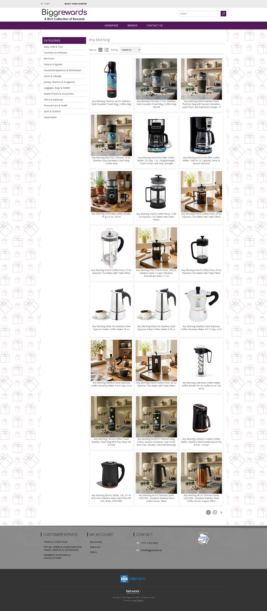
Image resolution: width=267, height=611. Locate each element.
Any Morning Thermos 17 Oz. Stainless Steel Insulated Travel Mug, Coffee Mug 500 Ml (156, 104)
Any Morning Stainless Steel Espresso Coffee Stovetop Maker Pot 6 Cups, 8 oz (111, 384)
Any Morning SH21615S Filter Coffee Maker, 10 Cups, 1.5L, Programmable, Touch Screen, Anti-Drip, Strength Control (156, 162)
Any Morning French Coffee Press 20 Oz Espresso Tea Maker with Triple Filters (156, 384)
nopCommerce (138, 600)
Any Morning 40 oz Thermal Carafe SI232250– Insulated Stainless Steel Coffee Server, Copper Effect (201, 498)
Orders (93, 552)
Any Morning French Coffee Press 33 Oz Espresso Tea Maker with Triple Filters (201, 271)
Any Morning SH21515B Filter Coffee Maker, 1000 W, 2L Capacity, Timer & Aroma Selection (201, 160)
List (106, 50)
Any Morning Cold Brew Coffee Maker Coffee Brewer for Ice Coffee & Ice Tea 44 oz (201, 385)
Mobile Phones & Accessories (59, 93)
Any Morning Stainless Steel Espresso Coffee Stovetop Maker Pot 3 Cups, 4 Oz (201, 328)
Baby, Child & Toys (53, 46)
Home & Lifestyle (52, 76)
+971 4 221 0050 (149, 542)
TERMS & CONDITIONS (56, 541)
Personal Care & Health (55, 105)
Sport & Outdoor (52, 111)
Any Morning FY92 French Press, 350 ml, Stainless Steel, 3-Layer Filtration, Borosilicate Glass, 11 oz (156, 273)
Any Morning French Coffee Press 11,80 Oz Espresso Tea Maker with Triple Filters (156, 216)
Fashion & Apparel (53, 64)
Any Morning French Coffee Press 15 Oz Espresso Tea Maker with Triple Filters (111, 271)
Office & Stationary (53, 99)
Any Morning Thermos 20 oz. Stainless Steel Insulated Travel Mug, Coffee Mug (111, 103)
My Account (96, 541)
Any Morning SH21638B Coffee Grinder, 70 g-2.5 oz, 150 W (111, 215)
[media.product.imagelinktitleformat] (111, 79)
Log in (47, 3)
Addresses (95, 546)
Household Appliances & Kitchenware (62, 70)
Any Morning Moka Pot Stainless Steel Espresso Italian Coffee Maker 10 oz (111, 328)
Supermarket (50, 117)
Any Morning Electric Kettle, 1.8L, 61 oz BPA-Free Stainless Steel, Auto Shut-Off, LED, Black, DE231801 (111, 498)
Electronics (49, 58)
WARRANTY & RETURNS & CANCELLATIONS (57, 556)
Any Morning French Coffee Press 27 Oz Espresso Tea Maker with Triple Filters (201, 215)
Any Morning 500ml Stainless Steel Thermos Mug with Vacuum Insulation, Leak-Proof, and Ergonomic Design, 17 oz (201, 105)
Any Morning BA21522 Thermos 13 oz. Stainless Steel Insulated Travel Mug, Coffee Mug (111, 160)
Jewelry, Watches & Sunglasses (59, 82)
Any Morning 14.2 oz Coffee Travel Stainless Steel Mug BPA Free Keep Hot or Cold (111, 441)
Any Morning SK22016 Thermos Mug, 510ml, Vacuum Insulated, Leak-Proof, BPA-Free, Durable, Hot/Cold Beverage (156, 441)
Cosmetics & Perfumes (55, 52)
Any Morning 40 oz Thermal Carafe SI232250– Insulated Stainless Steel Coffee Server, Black (156, 498)
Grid (100, 50)
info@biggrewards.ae (151, 550)
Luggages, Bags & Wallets (57, 87)
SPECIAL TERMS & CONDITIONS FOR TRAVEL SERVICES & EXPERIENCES (63, 548)
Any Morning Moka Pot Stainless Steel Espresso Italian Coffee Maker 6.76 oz (156, 328)
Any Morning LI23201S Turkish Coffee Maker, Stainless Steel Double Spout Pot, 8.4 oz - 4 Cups (201, 441)
